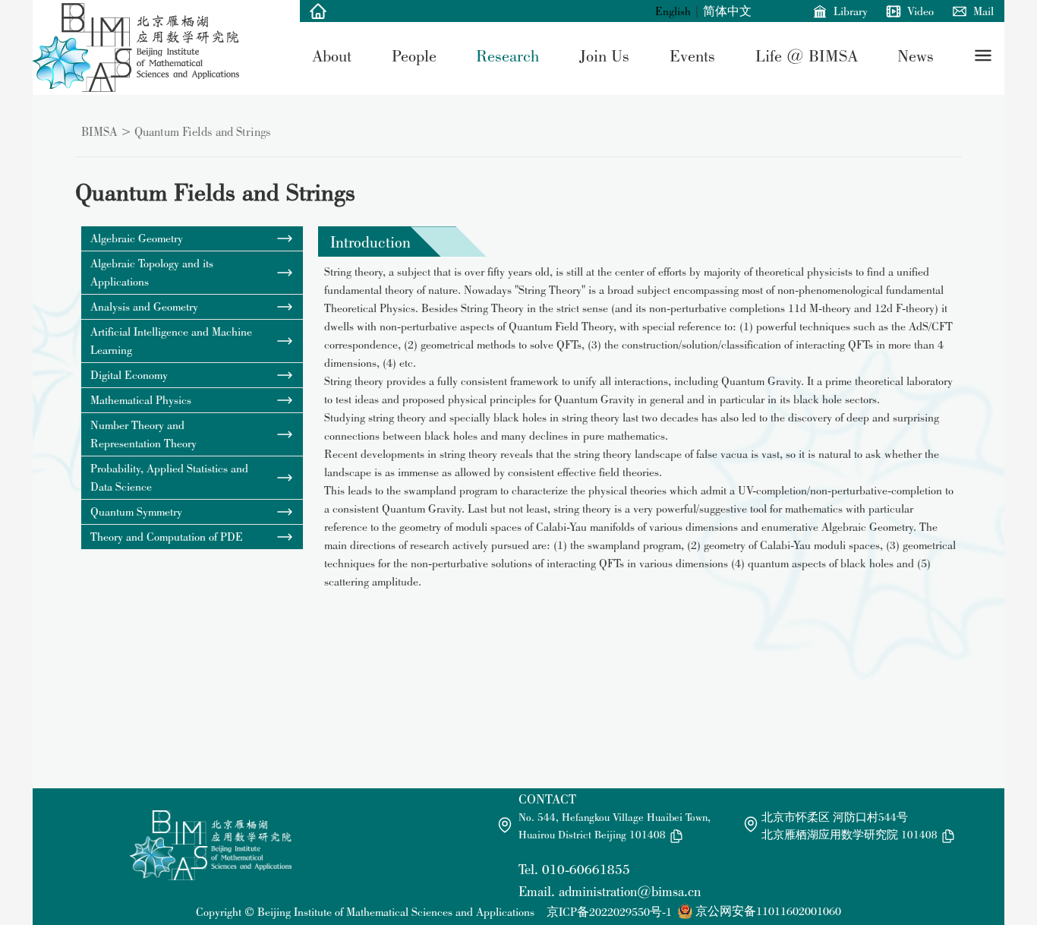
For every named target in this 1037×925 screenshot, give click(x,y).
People (414, 55)
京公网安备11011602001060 (768, 911)
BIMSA (99, 131)
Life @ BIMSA (806, 55)
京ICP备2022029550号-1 (609, 911)
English (673, 11)
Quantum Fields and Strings (202, 131)
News (915, 55)
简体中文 (727, 11)
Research (507, 55)
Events (692, 55)
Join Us (604, 55)
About (331, 55)
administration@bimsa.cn (630, 891)
